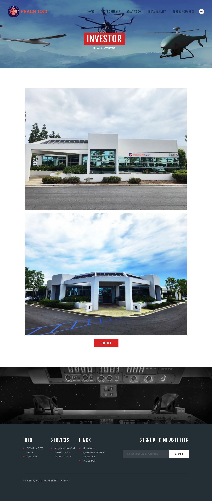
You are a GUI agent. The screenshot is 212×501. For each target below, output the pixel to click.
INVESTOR (89, 460)
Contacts (32, 456)
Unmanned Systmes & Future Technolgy (93, 452)
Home (96, 48)
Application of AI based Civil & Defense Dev (65, 452)
